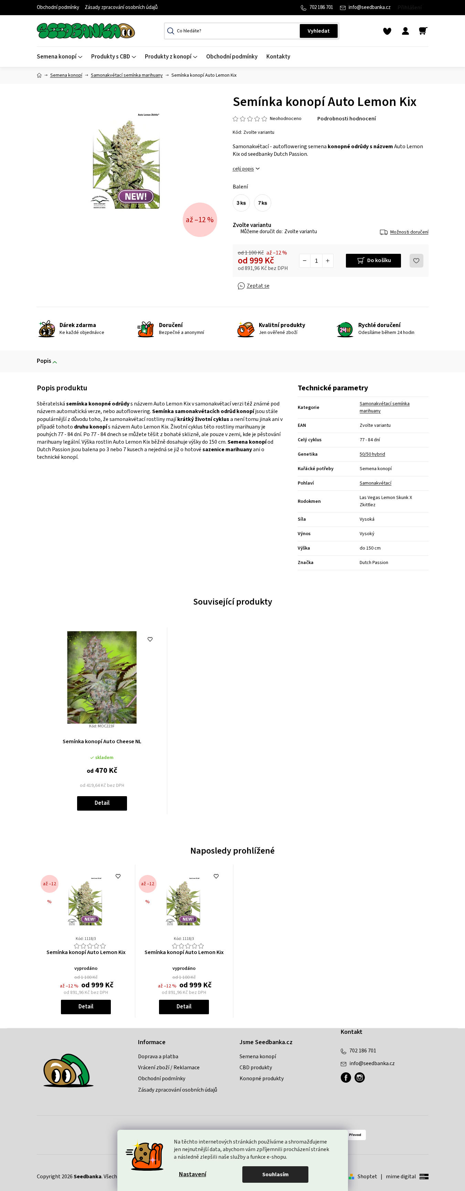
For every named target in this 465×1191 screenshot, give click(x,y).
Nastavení (192, 1174)
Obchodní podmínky (58, 7)
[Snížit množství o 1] (304, 260)
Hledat (319, 31)
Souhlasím (275, 1174)
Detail (102, 803)
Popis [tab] (44, 361)
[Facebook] (346, 1077)
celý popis (243, 169)
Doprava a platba (158, 1056)
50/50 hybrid (372, 454)
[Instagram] (360, 1077)
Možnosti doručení (409, 232)
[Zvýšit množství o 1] (327, 260)
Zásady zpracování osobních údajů (121, 7)
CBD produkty (256, 1067)
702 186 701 (321, 7)
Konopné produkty (262, 1078)
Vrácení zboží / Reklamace (169, 1067)
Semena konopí (258, 1056)
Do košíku (379, 260)
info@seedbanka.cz (370, 7)
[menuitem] (62, 57)
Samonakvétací (375, 483)
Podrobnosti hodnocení (346, 118)
